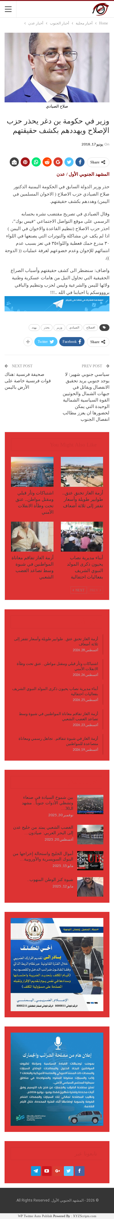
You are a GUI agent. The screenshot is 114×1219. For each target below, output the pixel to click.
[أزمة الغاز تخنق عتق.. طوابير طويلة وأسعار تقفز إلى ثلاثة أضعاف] (82, 472)
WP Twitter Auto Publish (35, 1216)
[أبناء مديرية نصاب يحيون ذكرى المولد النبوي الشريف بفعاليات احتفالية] (82, 537)
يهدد (34, 327)
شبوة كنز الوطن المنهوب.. (50, 879)
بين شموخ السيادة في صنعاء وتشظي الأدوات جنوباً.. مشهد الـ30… (47, 803)
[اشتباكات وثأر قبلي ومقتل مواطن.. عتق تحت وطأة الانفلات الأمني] (32, 472)
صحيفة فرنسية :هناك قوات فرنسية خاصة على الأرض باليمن (28, 381)
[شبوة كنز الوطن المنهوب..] (90, 887)
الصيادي (74, 327)
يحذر (47, 327)
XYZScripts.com (84, 1216)
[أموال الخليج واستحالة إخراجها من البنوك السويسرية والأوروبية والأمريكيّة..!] (90, 861)
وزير (59, 327)
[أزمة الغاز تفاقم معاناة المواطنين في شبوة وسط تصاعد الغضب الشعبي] (32, 537)
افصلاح (90, 327)
